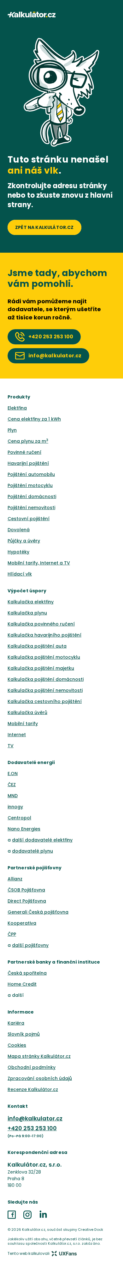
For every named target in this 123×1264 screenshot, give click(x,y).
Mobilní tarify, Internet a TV (39, 563)
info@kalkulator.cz (35, 1118)
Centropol (19, 818)
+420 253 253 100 (32, 1128)
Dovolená (19, 530)
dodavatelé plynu (32, 851)
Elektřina (17, 408)
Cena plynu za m (28, 441)
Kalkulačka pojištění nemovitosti (45, 690)
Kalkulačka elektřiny (31, 602)
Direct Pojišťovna (27, 901)
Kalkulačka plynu (27, 613)
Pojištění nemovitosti (31, 507)
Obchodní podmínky (32, 1067)
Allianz (15, 879)
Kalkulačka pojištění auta (37, 646)
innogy (15, 807)
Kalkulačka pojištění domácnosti (46, 679)
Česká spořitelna (27, 973)
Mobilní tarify (23, 723)
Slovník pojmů (24, 1034)
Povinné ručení (24, 452)
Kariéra (16, 1023)
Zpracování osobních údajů (40, 1078)
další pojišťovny (30, 945)
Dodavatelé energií (31, 762)
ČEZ (12, 784)
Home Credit (22, 984)
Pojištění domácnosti (32, 496)
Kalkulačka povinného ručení (41, 624)
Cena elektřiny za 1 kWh (34, 419)
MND (13, 795)
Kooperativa (22, 923)
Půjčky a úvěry (24, 541)
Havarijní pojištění (28, 463)
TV (11, 746)
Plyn (12, 430)
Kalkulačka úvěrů (27, 712)
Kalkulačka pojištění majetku (41, 668)
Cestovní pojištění (29, 518)
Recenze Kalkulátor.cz (33, 1089)
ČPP (12, 934)
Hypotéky (18, 552)
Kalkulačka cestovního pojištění (45, 701)
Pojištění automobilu (31, 474)
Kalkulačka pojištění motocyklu (44, 657)
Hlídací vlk (20, 574)
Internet (17, 734)
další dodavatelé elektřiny (42, 840)
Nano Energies (24, 829)
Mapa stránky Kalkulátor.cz (39, 1056)
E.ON (13, 773)
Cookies (17, 1045)
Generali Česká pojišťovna (38, 912)
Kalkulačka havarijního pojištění (44, 635)
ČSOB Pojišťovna (26, 890)
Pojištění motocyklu (30, 485)
